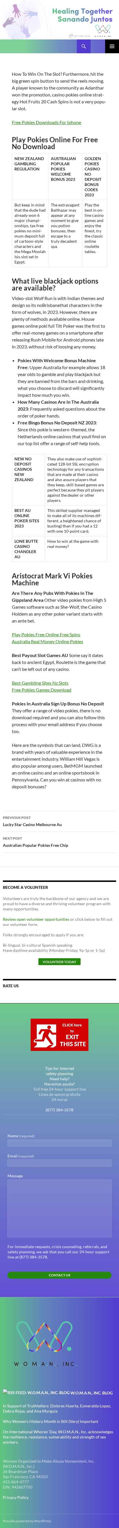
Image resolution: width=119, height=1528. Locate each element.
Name (21, 1135)
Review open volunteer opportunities (36, 919)
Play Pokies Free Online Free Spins (46, 634)
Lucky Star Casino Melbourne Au (32, 821)
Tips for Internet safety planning (59, 1071)
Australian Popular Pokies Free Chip (35, 842)
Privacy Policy (16, 1497)
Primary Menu (112, 46)
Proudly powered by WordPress (27, 1521)
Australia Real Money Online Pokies (47, 641)
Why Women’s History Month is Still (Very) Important (50, 1421)
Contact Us (59, 1275)
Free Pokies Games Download (41, 689)
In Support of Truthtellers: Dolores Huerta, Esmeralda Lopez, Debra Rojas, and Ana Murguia (57, 1408)
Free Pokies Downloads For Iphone (46, 122)
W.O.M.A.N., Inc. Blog (91, 1392)
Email (21, 1155)
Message (15, 1175)
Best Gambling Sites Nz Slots (40, 683)
